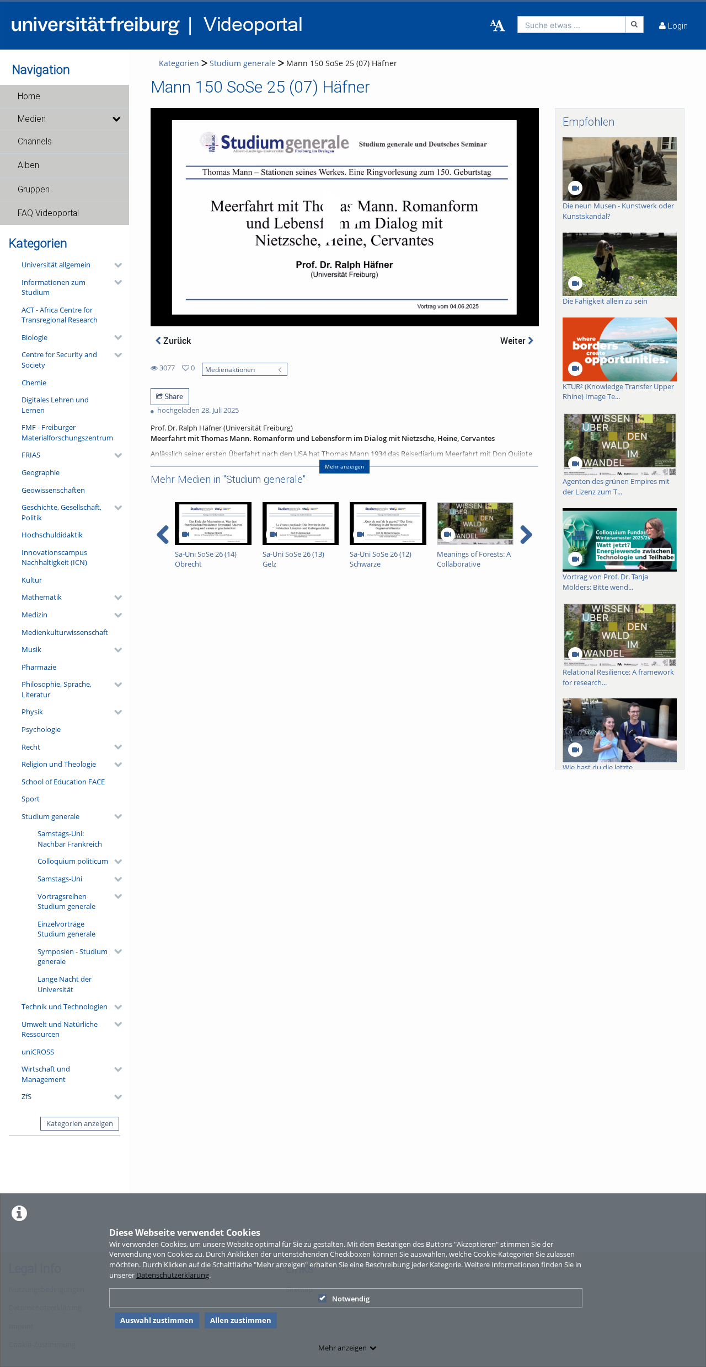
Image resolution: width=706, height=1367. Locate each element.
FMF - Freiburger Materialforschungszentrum (67, 432)
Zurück (176, 341)
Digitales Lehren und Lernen (55, 405)
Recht (31, 747)
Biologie (34, 337)
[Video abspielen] (344, 217)
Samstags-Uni (60, 879)
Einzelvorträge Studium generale (66, 929)
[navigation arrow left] (163, 534)
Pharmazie (39, 667)
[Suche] (634, 24)
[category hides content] (114, 265)
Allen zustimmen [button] (240, 1320)
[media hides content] (116, 119)
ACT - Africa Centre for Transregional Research (60, 315)
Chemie (34, 383)
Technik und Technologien (65, 1006)
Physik (32, 712)
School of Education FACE (63, 782)
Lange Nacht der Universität (65, 984)
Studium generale (50, 816)
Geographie (41, 472)
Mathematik (42, 597)
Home (29, 96)
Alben (28, 165)
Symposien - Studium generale (73, 956)
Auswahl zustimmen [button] (157, 1320)
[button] (64, 96)
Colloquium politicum (73, 861)
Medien (32, 119)
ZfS (26, 1096)
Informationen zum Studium (53, 287)
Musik (31, 649)
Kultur (32, 580)
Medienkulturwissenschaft (65, 632)
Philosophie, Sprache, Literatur (57, 689)
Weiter (514, 341)
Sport (31, 799)
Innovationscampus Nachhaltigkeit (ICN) (54, 557)
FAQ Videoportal (48, 213)
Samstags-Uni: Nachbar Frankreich (70, 838)
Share (173, 396)
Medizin (34, 615)
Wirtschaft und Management (46, 1074)
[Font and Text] (497, 26)
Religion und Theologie (59, 764)
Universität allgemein (56, 265)
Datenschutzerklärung (172, 1275)
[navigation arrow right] (526, 534)
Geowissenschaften (53, 490)
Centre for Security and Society (59, 359)
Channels (35, 142)
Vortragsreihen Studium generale (66, 901)
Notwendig (351, 1299)
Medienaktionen (230, 369)
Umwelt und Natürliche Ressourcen (60, 1029)
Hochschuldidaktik (52, 535)
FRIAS (31, 455)
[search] (571, 24)
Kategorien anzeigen (79, 1123)
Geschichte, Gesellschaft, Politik (61, 512)
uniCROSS (38, 1052)
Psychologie (41, 729)
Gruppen (34, 190)
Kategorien (179, 63)
